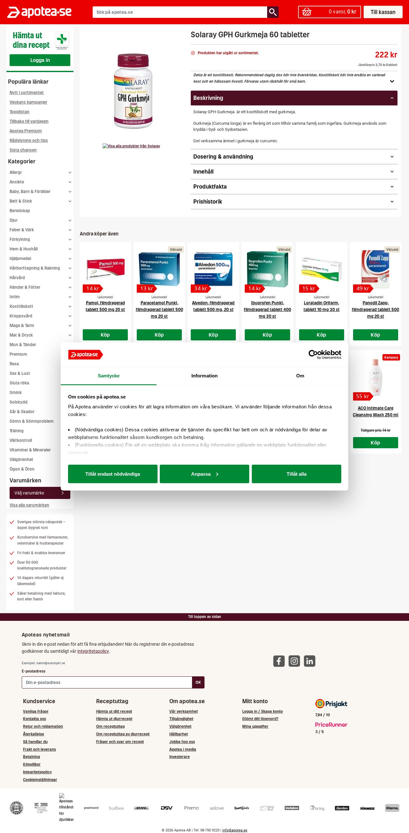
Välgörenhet (21, 459)
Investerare (179, 756)
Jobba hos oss (182, 741)
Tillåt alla (296, 473)
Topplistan (19, 112)
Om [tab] (300, 375)
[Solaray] (131, 146)
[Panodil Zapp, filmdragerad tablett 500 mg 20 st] (375, 269)
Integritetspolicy (37, 772)
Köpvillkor (32, 764)
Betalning (31, 756)
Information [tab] (204, 375)
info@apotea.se (234, 830)
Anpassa (201, 473)
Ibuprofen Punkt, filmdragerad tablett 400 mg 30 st (267, 309)
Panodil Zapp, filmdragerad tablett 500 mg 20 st (375, 309)
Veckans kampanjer (28, 102)
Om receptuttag (110, 726)
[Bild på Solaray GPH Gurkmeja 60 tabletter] (133, 89)
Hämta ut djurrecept (114, 718)
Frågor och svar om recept (120, 741)
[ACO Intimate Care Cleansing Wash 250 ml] (375, 377)
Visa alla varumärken (29, 505)
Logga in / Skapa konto (262, 711)
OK (198, 682)
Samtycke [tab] (109, 375)
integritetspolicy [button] (93, 651)
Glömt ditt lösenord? (260, 718)
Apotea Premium (26, 131)
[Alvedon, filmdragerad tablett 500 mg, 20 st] (213, 269)
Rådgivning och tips (29, 140)
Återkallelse (33, 734)
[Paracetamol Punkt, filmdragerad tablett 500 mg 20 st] (159, 269)
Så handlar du (35, 741)
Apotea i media (182, 749)
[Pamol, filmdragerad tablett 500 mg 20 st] (105, 269)
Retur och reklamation (43, 726)
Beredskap (20, 210)
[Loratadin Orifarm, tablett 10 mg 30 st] (321, 269)
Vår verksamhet (183, 711)
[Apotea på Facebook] (280, 660)
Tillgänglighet (181, 718)
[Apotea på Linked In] (311, 660)
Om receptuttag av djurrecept (123, 734)
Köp (105, 334)
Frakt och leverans (39, 749)
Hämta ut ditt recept (114, 711)
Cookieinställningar (40, 779)
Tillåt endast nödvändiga (112, 473)
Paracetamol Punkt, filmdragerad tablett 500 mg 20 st (159, 309)
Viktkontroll (21, 440)
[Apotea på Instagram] (296, 660)
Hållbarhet (178, 734)
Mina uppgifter (255, 726)
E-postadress (33, 671)
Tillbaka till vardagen (29, 121)
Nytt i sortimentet (27, 92)
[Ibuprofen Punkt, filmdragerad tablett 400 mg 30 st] (267, 269)
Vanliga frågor (36, 711)
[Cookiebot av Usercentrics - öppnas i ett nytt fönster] (313, 355)
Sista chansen (23, 150)
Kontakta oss (34, 718)
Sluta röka (19, 383)
